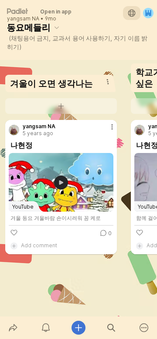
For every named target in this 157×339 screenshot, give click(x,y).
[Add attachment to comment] (14, 245)
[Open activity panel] (45, 327)
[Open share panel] (13, 327)
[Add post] (78, 327)
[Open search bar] (111, 327)
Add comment (39, 245)
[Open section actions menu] (108, 81)
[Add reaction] (14, 232)
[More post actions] (106, 130)
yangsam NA (23, 19)
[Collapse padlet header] (56, 27)
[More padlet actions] (144, 327)
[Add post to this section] (61, 106)
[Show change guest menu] (148, 13)
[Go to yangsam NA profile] (14, 130)
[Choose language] (131, 13)
